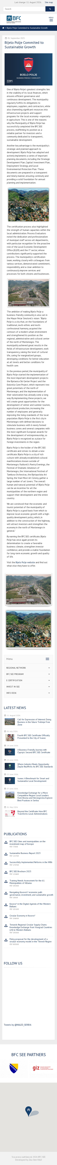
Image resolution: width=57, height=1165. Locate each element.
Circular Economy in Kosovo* (22, 915)
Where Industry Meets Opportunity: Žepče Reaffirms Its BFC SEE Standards (35, 765)
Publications (15, 834)
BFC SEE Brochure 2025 (20, 871)
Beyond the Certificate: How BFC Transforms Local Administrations (32, 812)
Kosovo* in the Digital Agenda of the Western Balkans (30, 905)
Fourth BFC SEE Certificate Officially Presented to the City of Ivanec (33, 736)
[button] (28, 1111)
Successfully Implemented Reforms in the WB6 (31, 862)
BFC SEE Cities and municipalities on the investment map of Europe (27, 842)
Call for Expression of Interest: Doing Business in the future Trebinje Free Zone (34, 722)
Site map (49, 2)
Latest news (15, 707)
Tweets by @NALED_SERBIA (17, 1024)
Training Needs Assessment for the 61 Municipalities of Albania (27, 882)
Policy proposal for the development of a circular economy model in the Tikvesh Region (31, 940)
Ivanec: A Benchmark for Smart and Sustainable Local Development (33, 779)
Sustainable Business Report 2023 (25, 853)
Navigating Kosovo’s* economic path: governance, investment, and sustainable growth (31, 893)
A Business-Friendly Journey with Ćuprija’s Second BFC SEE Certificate (33, 751)
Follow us (13, 963)
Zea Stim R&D (35, 1159)
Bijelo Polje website (25, 562)
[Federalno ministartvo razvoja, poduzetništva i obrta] (14, 1068)
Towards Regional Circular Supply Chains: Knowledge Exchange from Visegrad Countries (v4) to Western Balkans (31, 927)
